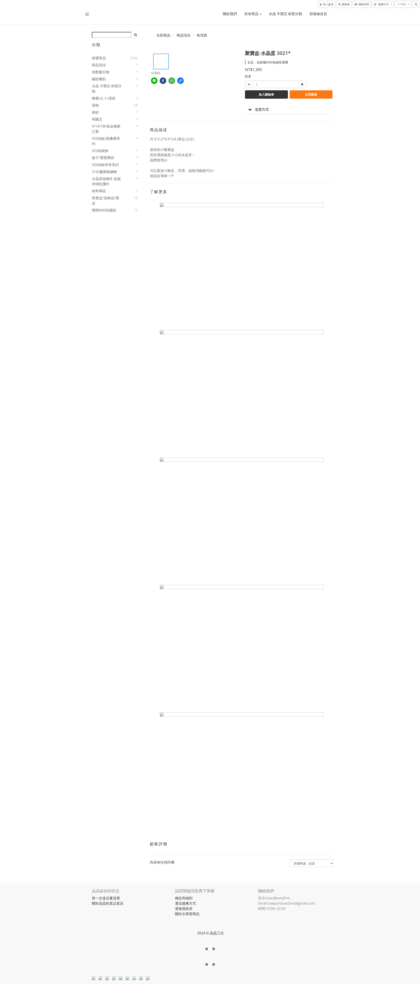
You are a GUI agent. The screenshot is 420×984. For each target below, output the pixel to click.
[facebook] (163, 80)
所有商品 (251, 13)
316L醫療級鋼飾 (104, 171)
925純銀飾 (100, 150)
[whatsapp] (171, 80)
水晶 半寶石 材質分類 (285, 13)
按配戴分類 (100, 72)
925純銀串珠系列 (105, 164)
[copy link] (180, 80)
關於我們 (230, 13)
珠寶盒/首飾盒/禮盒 (105, 201)
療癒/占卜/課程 (104, 98)
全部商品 (163, 35)
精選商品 (99, 58)
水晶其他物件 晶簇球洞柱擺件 (106, 181)
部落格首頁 (318, 13)
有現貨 (202, 35)
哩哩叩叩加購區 (104, 210)
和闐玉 (97, 119)
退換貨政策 (183, 908)
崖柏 (95, 105)
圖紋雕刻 (99, 79)
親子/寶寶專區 (103, 157)
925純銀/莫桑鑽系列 (106, 141)
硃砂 (95, 112)
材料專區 (99, 191)
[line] (154, 80)
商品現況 (99, 65)
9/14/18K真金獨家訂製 (106, 129)
